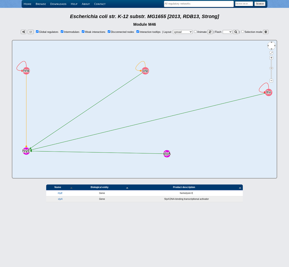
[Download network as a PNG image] (23, 32)
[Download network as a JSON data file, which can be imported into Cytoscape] (31, 32)
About (86, 4)
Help (74, 4)
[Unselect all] (265, 32)
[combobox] (199, 4)
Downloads (58, 4)
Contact (100, 4)
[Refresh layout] (210, 32)
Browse (41, 4)
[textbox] (199, 3)
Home (27, 4)
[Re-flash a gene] (235, 32)
